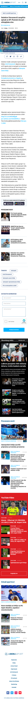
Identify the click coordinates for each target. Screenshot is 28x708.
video (14, 663)
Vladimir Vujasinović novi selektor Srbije (19, 469)
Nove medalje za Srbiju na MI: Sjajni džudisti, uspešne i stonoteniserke (12, 608)
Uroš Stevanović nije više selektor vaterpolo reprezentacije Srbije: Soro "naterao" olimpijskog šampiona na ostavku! (18, 484)
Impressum (14, 669)
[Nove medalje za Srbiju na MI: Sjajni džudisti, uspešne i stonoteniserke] (14, 594)
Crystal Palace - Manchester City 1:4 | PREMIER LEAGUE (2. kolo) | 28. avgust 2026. (19, 530)
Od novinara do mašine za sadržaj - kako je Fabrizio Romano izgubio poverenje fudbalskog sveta (19, 382)
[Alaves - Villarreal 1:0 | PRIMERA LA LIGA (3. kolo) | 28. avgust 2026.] (14, 508)
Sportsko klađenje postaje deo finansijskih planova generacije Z (18, 410)
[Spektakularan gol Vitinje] (5, 564)
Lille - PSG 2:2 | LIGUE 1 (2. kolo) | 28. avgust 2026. (18, 540)
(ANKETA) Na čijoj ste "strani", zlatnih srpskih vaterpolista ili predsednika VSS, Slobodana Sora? (18, 228)
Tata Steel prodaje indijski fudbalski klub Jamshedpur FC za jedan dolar (18, 402)
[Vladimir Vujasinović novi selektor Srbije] (5, 469)
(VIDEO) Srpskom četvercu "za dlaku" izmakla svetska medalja (18, 631)
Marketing (14, 684)
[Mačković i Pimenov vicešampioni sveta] (5, 618)
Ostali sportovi (7, 582)
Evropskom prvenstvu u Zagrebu (11, 78)
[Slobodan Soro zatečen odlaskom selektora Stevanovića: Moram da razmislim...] (5, 256)
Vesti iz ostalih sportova (9, 13)
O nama (14, 675)
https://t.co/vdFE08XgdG (9, 117)
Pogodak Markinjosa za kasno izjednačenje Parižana (18, 552)
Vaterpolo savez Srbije (9, 278)
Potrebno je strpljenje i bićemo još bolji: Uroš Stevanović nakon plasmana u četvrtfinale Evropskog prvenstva (18, 458)
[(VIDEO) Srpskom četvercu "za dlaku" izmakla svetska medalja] (5, 629)
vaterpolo (13, 270)
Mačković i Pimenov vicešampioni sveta (17, 618)
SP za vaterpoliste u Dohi (9, 285)
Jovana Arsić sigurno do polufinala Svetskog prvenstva (18, 642)
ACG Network (14, 672)
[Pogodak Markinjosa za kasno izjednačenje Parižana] (5, 552)
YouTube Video (7, 498)
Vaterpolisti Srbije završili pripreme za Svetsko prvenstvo (12, 446)
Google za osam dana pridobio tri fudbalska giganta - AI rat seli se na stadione (19, 392)
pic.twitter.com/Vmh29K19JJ (10, 119)
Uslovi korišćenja (14, 681)
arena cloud (14, 666)
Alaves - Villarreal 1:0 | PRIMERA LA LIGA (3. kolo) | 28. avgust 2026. (14, 521)
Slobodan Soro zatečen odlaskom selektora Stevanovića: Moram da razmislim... (18, 254)
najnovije (14, 660)
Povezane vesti (7, 210)
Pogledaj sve (21, 340)
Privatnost (14, 678)
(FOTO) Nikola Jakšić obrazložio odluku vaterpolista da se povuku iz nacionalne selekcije (18, 241)
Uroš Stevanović (10, 64)
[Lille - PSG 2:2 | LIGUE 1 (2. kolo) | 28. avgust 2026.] (5, 541)
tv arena (7, 698)
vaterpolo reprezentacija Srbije (11, 282)
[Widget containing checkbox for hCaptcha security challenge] (15, 321)
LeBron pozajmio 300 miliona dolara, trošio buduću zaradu (13, 365)
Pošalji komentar (14, 330)
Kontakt (14, 687)
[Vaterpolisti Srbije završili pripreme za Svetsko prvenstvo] (14, 433)
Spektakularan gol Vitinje (19, 563)
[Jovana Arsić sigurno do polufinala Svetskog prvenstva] (5, 641)
